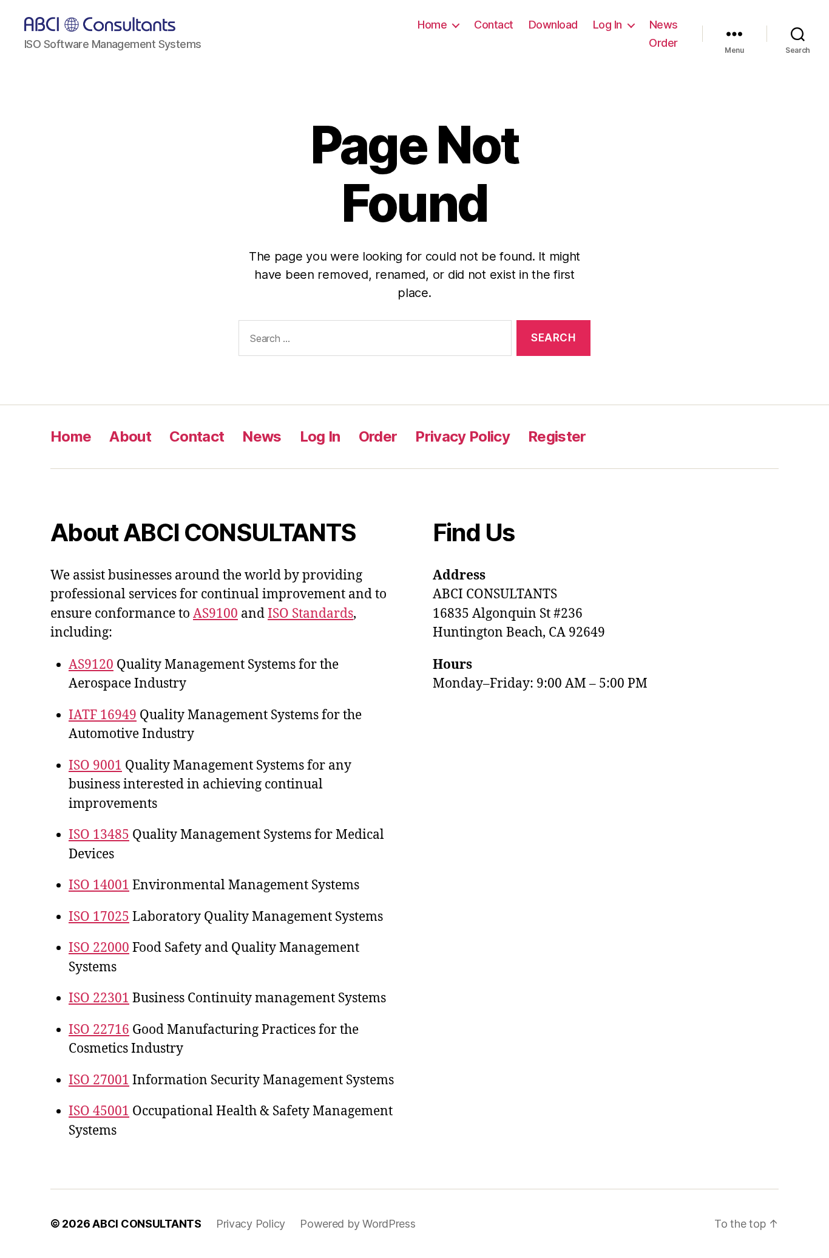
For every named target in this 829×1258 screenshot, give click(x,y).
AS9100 (215, 614)
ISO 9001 (95, 765)
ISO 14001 (99, 885)
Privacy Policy (462, 436)
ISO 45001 (99, 1111)
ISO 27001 (99, 1080)
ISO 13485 (99, 835)
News (663, 24)
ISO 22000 (99, 948)
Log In (607, 24)
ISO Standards (310, 614)
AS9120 (91, 665)
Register (557, 436)
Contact (493, 24)
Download (553, 24)
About (130, 436)
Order (663, 42)
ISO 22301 (99, 998)
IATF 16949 (103, 715)
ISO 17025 (99, 917)
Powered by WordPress (358, 1223)
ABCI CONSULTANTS (146, 1223)
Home (432, 24)
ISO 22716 (99, 1030)
